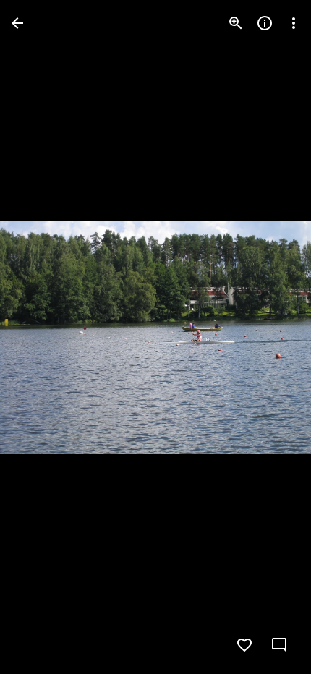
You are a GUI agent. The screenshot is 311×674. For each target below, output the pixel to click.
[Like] (244, 645)
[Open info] (264, 23)
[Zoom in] (235, 23)
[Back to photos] (17, 23)
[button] (40, 337)
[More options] (293, 23)
